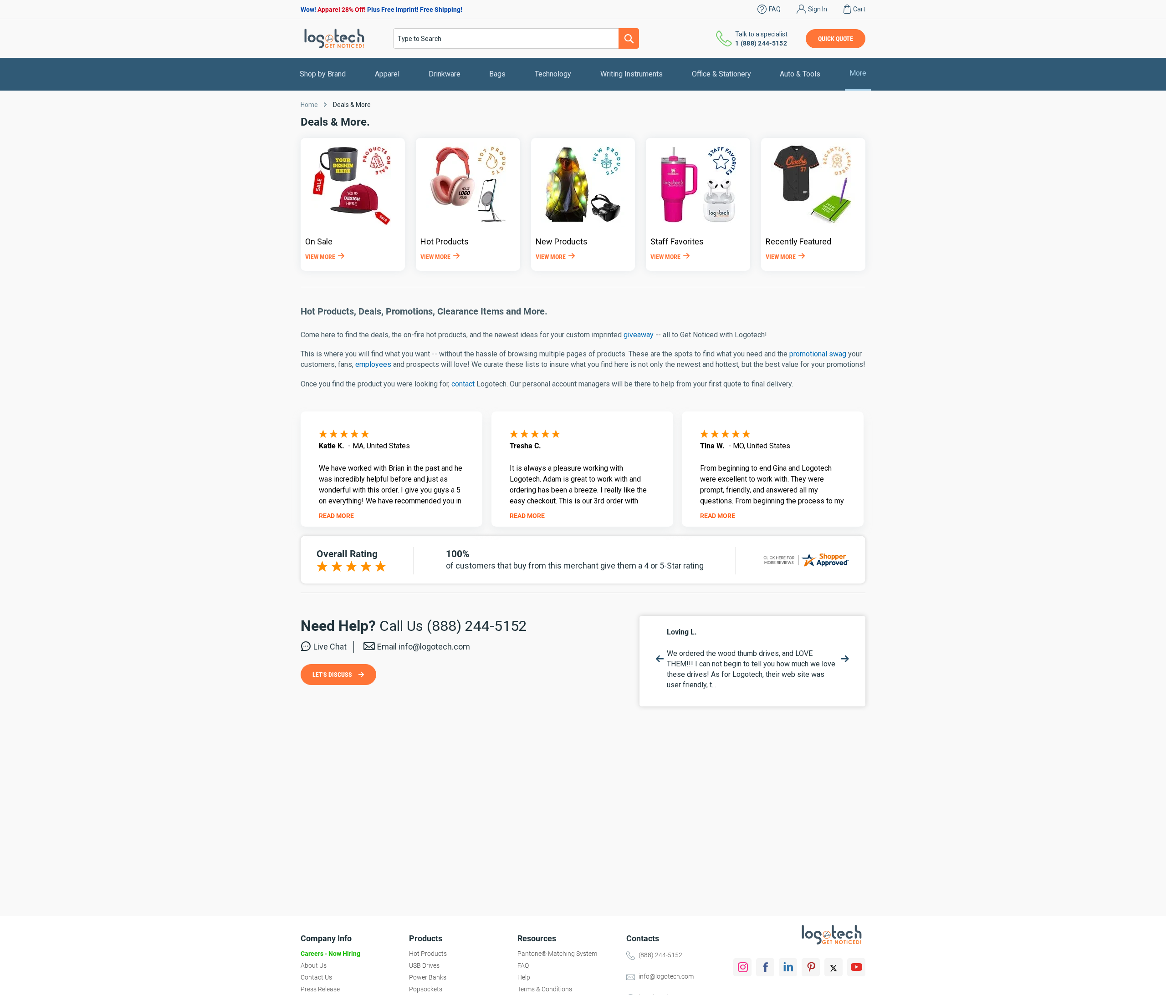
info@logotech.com (666, 976)
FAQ (775, 9)
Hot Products (444, 241)
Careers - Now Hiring (330, 953)
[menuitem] (322, 74)
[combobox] (516, 38)
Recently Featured (798, 241)
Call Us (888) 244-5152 (453, 626)
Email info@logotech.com (423, 646)
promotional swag (817, 354)
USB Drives (424, 965)
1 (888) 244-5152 (761, 43)
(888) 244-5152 (660, 955)
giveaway (639, 334)
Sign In (817, 9)
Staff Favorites (677, 241)
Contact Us (316, 977)
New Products (562, 241)
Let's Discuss (332, 674)
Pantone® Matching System (557, 953)
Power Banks (427, 977)
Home (309, 104)
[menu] (583, 74)
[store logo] (334, 38)
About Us (314, 965)
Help (523, 977)
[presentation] (660, 658)
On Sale (318, 241)
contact (463, 384)
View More (320, 256)
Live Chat (330, 646)
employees (373, 364)
